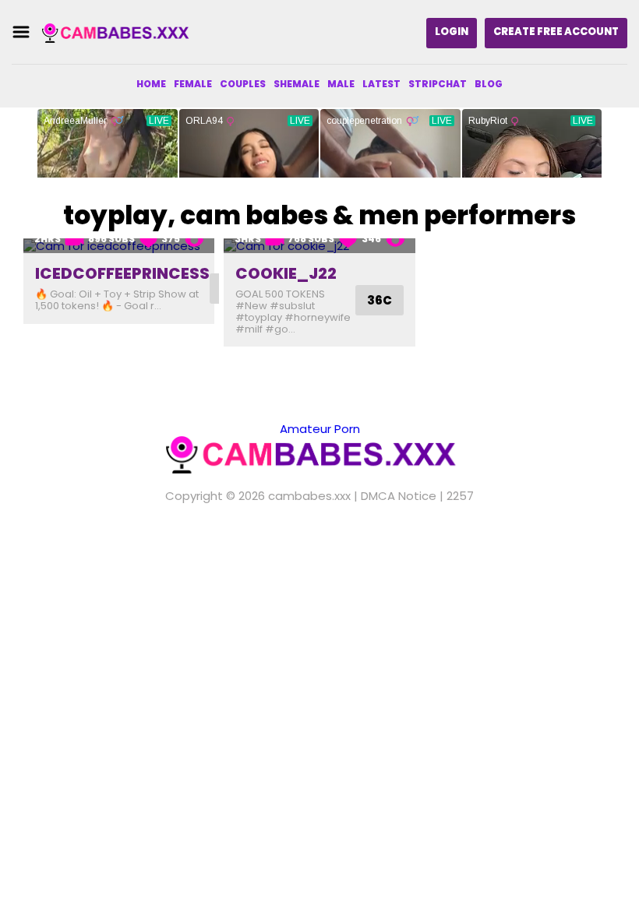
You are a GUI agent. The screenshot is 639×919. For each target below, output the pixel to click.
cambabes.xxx (309, 496)
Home (151, 83)
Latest (381, 83)
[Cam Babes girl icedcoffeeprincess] (118, 245)
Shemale (297, 83)
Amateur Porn (320, 429)
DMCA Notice (398, 496)
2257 (460, 496)
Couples (243, 83)
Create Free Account (556, 31)
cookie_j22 (286, 273)
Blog (489, 83)
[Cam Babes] (120, 32)
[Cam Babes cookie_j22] (319, 245)
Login (451, 31)
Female (193, 83)
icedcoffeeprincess (122, 273)
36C (379, 300)
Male (341, 83)
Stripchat (437, 83)
